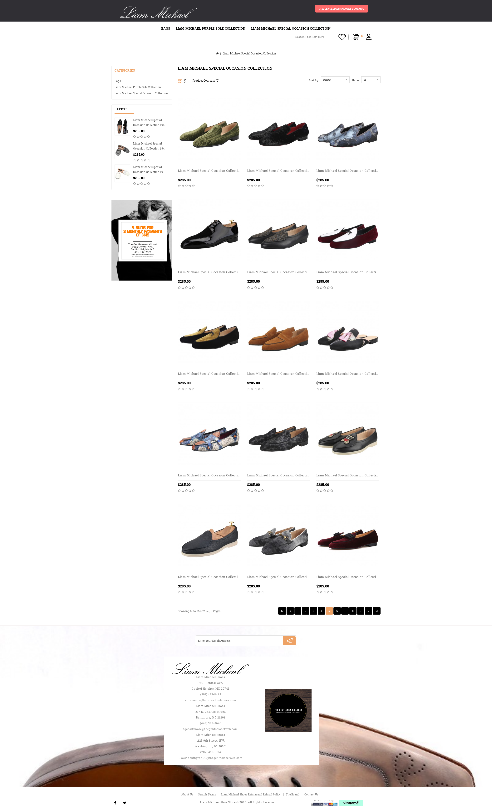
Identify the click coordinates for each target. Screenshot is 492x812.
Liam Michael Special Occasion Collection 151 (351, 272)
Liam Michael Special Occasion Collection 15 (212, 272)
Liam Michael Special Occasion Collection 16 (350, 577)
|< (282, 611)
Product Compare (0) (206, 80)
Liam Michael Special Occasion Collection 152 (213, 374)
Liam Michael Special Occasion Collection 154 (351, 374)
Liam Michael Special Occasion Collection (291, 28)
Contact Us (311, 794)
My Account (368, 37)
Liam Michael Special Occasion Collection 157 (351, 475)
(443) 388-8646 (210, 723)
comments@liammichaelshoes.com (210, 700)
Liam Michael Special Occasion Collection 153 (282, 374)
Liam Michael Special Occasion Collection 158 (213, 577)
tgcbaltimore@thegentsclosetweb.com (210, 729)
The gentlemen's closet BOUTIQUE (341, 8)
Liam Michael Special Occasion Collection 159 (282, 577)
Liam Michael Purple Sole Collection (211, 28)
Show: (355, 80)
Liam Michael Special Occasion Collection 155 (212, 475)
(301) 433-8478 (210, 694)
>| (377, 611)
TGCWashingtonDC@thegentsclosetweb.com (211, 758)
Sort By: (314, 80)
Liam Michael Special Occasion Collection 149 (351, 171)
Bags (165, 28)
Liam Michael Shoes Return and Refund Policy (251, 794)
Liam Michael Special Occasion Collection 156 (282, 475)
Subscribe (289, 640)
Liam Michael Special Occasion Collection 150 (282, 272)
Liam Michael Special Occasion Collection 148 (282, 171)
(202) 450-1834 (210, 752)
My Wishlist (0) (342, 37)
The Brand (292, 794)
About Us (187, 794)
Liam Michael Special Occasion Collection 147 (213, 171)
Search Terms (207, 794)
